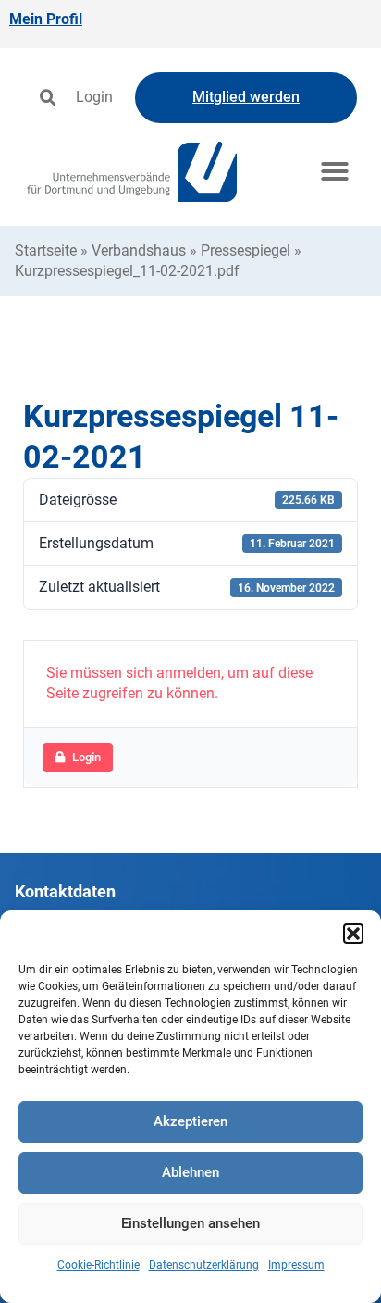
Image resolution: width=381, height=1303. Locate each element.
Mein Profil (45, 19)
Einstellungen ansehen (190, 1223)
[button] (353, 933)
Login (94, 97)
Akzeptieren (190, 1121)
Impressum (296, 1265)
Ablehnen (190, 1172)
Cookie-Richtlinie (98, 1265)
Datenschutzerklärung (204, 1265)
